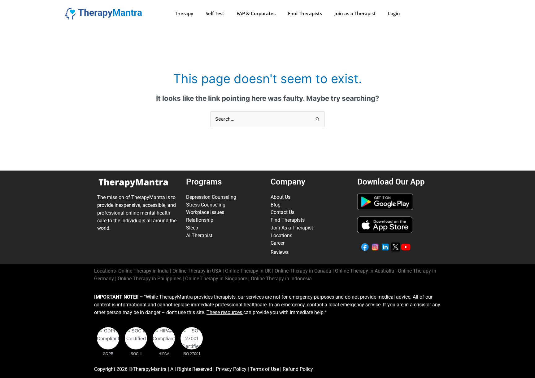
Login (394, 13)
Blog (276, 205)
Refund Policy (298, 369)
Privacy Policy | (233, 369)
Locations (281, 235)
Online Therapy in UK (248, 271)
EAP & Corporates (256, 13)
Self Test (215, 13)
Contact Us (282, 212)
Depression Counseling (211, 197)
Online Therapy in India (143, 271)
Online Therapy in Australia (364, 271)
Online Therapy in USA (196, 271)
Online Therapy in (149, 279)
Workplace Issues (205, 212)
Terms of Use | (266, 369)
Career (278, 243)
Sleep (192, 228)
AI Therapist (199, 235)
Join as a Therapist (355, 13)
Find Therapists (305, 13)
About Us (280, 197)
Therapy (184, 13)
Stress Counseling (205, 205)
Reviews (280, 252)
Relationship (199, 220)
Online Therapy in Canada (303, 271)
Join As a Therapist (292, 228)
